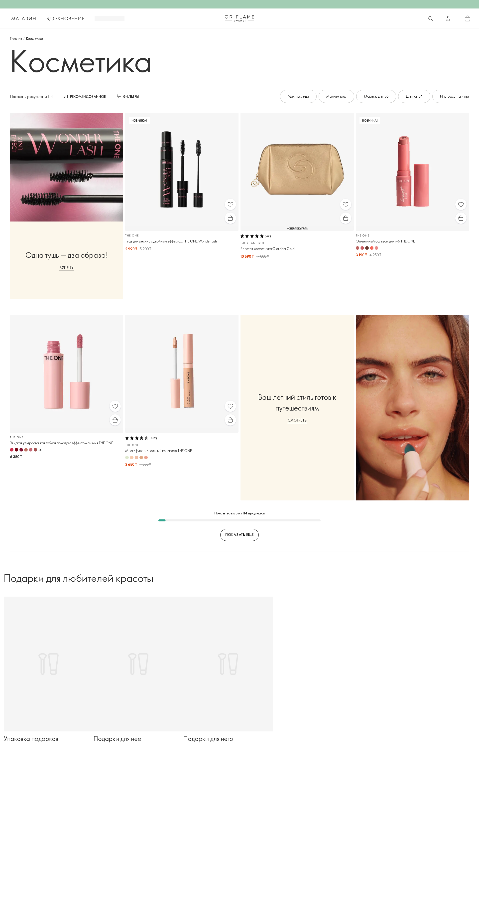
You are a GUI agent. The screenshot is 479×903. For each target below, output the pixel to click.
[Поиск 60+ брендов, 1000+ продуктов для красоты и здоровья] (430, 18)
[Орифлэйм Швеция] (239, 18)
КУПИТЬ (66, 267)
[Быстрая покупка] (230, 218)
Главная (16, 38)
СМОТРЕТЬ (297, 420)
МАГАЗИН (23, 18)
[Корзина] (467, 18)
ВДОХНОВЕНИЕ (65, 18)
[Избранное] (230, 204)
